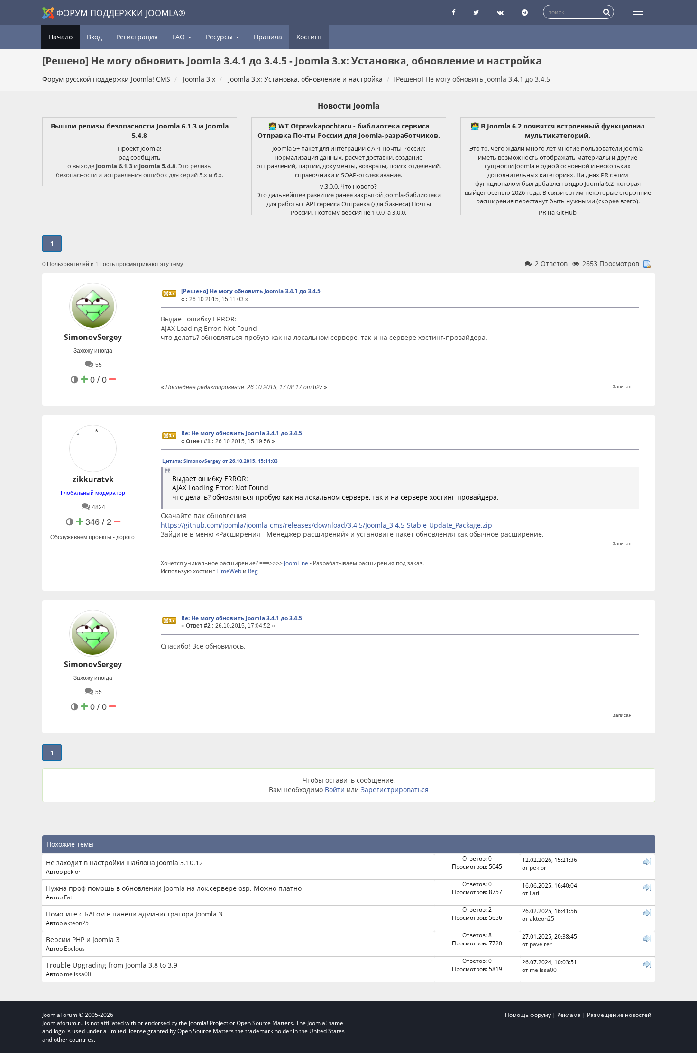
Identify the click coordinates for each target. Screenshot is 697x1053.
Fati (68, 897)
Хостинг (309, 36)
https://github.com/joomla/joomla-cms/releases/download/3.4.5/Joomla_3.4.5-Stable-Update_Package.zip (326, 525)
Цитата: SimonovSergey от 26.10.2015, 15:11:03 (220, 461)
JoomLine (296, 563)
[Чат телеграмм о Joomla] (525, 12)
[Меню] (638, 12)
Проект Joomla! (139, 148)
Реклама (569, 1015)
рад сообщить (140, 157)
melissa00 (77, 974)
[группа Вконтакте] (500, 12)
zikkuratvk (93, 479)
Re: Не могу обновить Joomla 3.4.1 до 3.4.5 (241, 433)
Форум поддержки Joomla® (120, 12)
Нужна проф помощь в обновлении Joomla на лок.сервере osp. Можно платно (174, 888)
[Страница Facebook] (453, 12)
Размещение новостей (619, 1015)
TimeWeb (228, 571)
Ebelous (74, 948)
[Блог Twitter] (476, 12)
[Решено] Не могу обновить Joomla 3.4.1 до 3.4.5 (251, 290)
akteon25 (76, 922)
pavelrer (541, 944)
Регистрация (137, 36)
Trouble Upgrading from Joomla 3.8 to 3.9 (111, 965)
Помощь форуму (528, 1015)
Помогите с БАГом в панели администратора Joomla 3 (134, 913)
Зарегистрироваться (395, 789)
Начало (60, 36)
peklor (72, 871)
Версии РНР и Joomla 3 (82, 939)
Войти (335, 789)
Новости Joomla (349, 106)
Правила (268, 36)
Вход (94, 36)
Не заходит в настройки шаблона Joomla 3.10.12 (124, 862)
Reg (253, 571)
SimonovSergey (93, 337)
